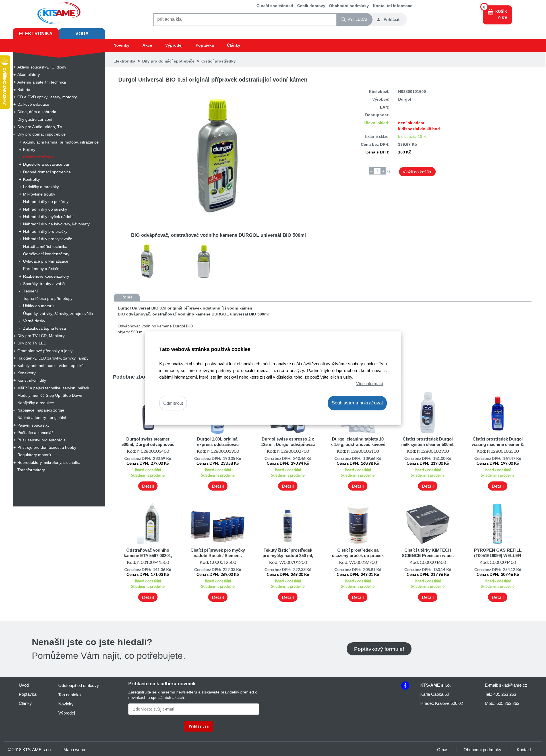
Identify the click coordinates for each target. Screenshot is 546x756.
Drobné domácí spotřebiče (47, 172)
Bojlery (29, 149)
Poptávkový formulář (379, 649)
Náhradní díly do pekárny (46, 201)
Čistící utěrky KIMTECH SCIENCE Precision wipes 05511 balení (428, 555)
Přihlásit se (199, 726)
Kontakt (524, 749)
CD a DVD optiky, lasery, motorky (47, 97)
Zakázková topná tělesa (44, 328)
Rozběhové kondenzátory (46, 276)
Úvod (24, 685)
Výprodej (174, 45)
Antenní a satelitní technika (41, 82)
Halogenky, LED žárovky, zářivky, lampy (52, 358)
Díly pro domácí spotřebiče (41, 134)
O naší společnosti (275, 6)
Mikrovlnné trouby (39, 194)
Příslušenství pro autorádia (41, 440)
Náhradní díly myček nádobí (48, 216)
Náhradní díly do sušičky (45, 209)
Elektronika (36, 33)
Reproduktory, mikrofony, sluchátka (48, 462)
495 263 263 (504, 694)
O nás (442, 749)
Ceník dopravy (311, 6)
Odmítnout (173, 403)
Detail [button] (148, 486)
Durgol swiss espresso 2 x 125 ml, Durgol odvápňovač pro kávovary (288, 444)
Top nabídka (69, 694)
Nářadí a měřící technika (45, 246)
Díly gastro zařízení (34, 119)
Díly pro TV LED (31, 343)
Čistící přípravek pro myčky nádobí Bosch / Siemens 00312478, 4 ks (218, 555)
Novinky (121, 45)
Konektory (26, 373)
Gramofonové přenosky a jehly (45, 350)
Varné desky (34, 321)
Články (233, 45)
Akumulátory (28, 74)
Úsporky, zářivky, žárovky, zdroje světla (58, 313)
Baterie (23, 89)
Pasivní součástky (33, 425)
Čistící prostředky (38, 157)
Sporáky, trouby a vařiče (45, 283)
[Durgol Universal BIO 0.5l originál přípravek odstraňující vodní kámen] (218, 155)
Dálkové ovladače (33, 104)
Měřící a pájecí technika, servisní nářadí (53, 388)
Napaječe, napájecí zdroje (40, 410)
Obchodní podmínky (349, 6)
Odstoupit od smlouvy (78, 685)
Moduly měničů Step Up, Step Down (49, 395)
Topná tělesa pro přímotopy (48, 298)
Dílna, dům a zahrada (36, 111)
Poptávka (205, 45)
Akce (147, 45)
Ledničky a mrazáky (41, 186)
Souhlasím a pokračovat (357, 403)
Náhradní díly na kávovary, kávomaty (56, 224)
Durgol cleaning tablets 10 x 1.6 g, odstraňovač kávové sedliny (357, 444)
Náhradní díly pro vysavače (47, 238)
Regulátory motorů (34, 454)
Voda (82, 33)
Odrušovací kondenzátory (46, 254)
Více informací (369, 383)
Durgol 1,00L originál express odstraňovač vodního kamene (218, 444)
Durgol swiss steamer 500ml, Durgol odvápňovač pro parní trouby (147, 444)
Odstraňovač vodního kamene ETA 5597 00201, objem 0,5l (148, 555)
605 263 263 (508, 703)
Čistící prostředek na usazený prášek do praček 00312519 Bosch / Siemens (358, 555)
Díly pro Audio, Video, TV (39, 126)
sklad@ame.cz (513, 685)
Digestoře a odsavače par (46, 164)
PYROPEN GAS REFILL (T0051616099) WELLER (498, 553)
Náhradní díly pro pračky (45, 231)
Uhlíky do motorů (38, 306)
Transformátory (31, 470)
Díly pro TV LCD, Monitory (41, 335)
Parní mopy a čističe (41, 268)
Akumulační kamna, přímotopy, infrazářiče (61, 142)
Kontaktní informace (392, 6)
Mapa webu (74, 749)
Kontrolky (31, 179)
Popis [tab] (127, 297)
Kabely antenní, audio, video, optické (50, 365)
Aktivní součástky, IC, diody (41, 67)
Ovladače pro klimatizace (45, 261)
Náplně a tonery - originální (41, 417)
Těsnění (30, 291)
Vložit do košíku (417, 171)
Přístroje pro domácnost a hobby (46, 447)
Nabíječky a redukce (35, 402)
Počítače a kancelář (35, 432)
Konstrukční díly (31, 380)
